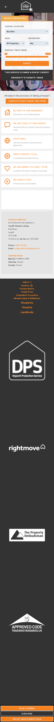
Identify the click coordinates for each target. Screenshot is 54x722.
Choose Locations (14, 26)
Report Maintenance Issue (27, 719)
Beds (7, 38)
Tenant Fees (27, 292)
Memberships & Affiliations (27, 298)
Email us (26, 285)
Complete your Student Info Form (27, 101)
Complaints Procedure (27, 295)
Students (27, 302)
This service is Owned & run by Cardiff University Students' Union (27, 75)
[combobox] (27, 31)
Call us (26, 282)
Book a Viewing (27, 708)
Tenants (27, 307)
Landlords (27, 312)
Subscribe (27, 714)
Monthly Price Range (16, 50)
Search (27, 63)
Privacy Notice (27, 288)
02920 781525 (21, 245)
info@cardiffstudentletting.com (27, 248)
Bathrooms (34, 38)
